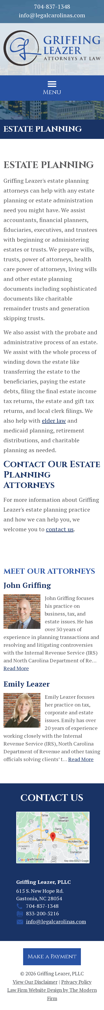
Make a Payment (52, 956)
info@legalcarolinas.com (52, 15)
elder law (54, 420)
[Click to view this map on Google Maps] (52, 837)
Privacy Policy (76, 982)
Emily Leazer (26, 684)
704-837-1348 (52, 6)
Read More (16, 668)
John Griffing (27, 585)
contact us (60, 529)
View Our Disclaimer (35, 982)
